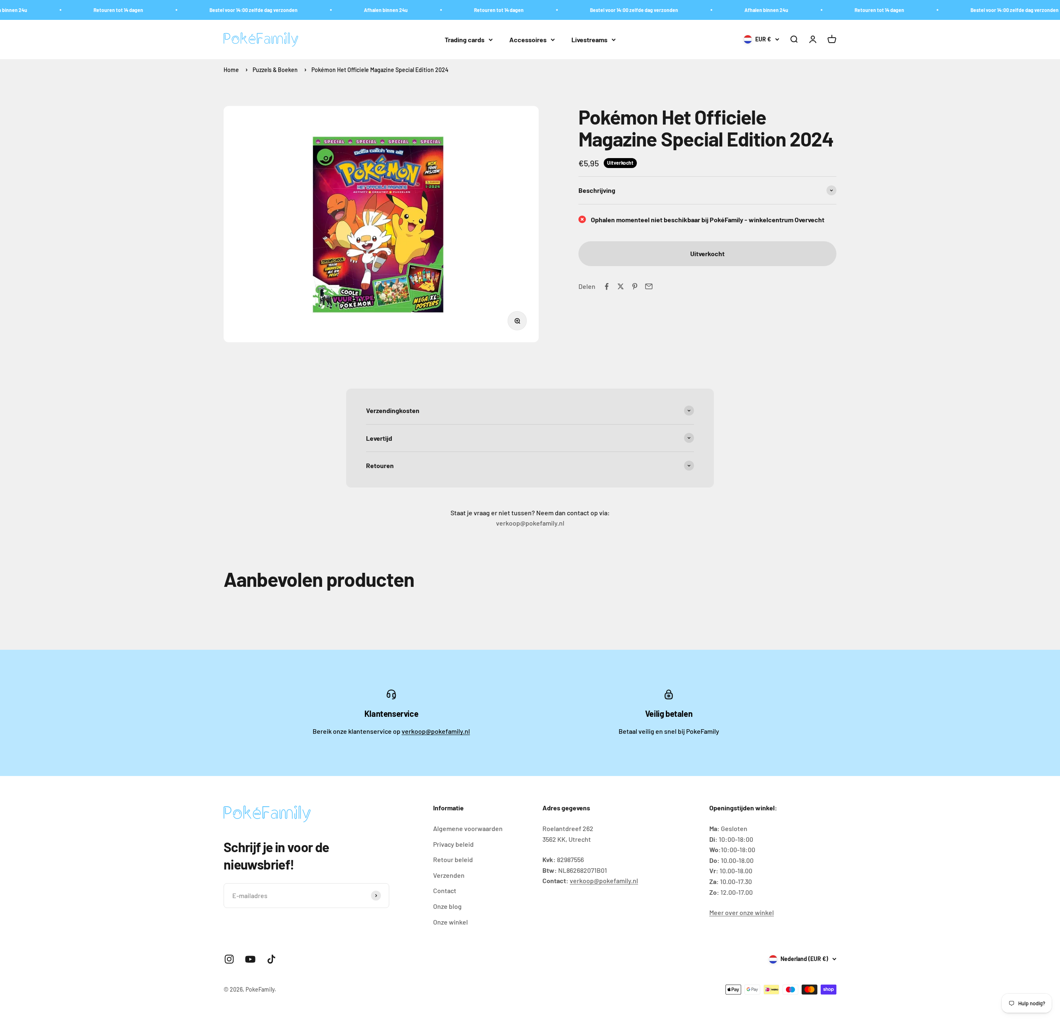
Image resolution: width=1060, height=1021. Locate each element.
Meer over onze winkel (741, 912)
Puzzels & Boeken (275, 69)
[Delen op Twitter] (621, 286)
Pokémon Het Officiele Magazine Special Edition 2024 (379, 69)
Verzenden (449, 875)
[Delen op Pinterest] (635, 286)
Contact (444, 890)
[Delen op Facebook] (607, 286)
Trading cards (464, 39)
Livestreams (589, 39)
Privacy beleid (453, 844)
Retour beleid (453, 859)
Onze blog (447, 906)
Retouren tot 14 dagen (93, 10)
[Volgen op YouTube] (250, 959)
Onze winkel (450, 922)
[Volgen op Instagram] (229, 959)
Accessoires (528, 39)
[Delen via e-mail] (649, 286)
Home (231, 69)
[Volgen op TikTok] (271, 959)
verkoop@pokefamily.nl (436, 731)
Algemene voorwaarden (468, 828)
